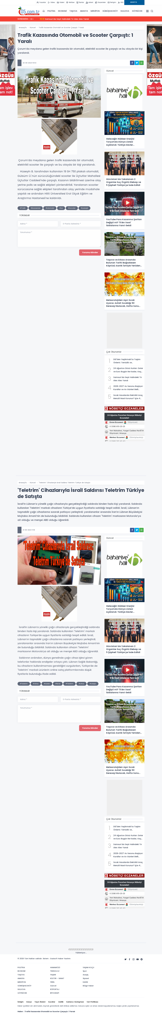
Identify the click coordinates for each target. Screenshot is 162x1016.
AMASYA (84, 11)
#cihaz (36, 684)
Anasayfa (23, 27)
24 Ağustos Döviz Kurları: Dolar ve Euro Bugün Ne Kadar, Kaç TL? (74, 18)
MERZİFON (95, 11)
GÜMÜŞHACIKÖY (110, 11)
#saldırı (47, 684)
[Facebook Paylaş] (132, 63)
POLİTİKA (51, 11)
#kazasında (35, 208)
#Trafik (22, 208)
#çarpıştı (84, 208)
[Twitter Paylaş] (137, 63)
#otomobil (50, 208)
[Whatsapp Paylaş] (141, 63)
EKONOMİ (62, 11)
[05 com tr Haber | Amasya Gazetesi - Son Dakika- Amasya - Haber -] (29, 11)
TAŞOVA (73, 11)
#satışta (93, 684)
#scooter (72, 208)
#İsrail (57, 684)
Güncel (33, 27)
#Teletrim (24, 684)
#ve (61, 208)
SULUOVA (124, 11)
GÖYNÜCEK (137, 11)
